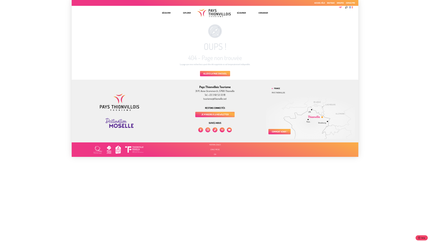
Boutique (331, 3)
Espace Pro (350, 3)
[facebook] (200, 129)
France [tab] (277, 88)
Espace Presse (215, 149)
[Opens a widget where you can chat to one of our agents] (421, 238)
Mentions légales (215, 145)
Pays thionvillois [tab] (278, 93)
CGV (215, 154)
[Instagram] (207, 129)
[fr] (351, 7)
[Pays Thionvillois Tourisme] (119, 110)
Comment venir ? (279, 131)
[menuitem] (166, 13)
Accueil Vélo (319, 3)
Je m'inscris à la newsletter (215, 114)
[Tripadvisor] (222, 129)
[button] (346, 7)
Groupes (340, 3)
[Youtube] (229, 129)
